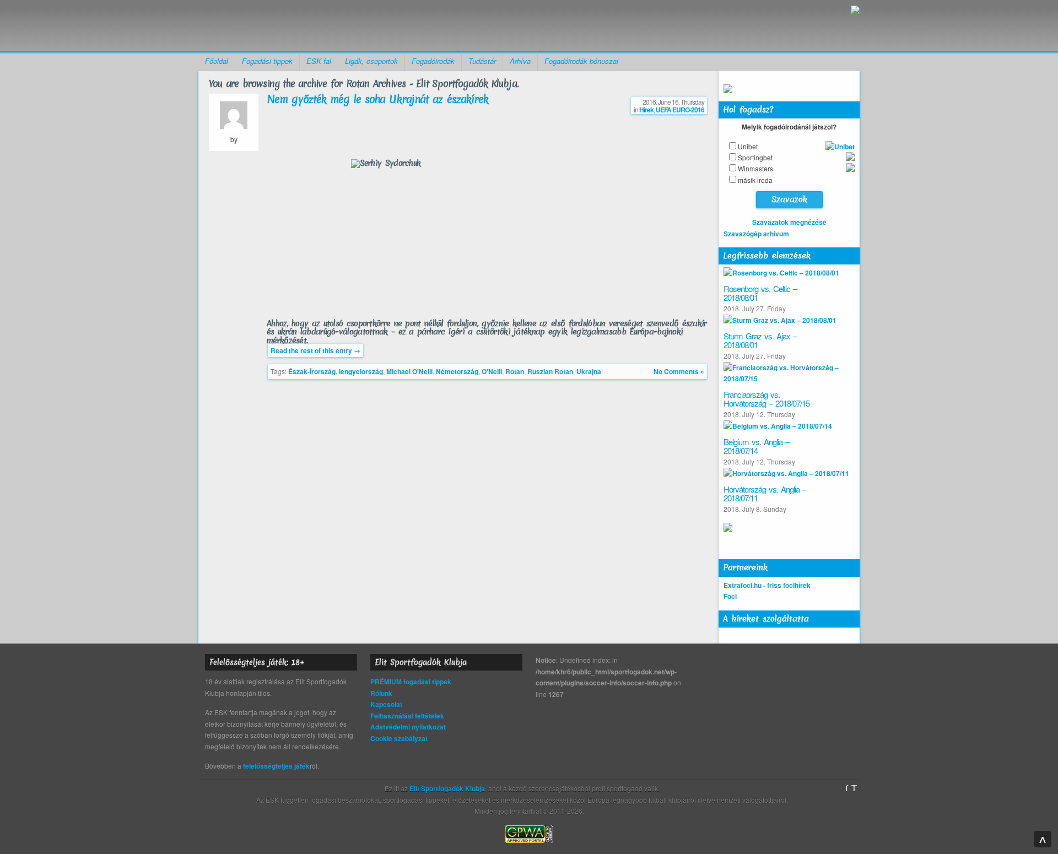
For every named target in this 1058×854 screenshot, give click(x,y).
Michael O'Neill (409, 371)
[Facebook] (846, 788)
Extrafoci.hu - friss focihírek (767, 585)
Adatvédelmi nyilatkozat (408, 727)
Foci (730, 596)
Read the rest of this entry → (315, 350)
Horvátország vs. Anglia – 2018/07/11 (765, 493)
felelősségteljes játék (276, 766)
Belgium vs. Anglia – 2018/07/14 (756, 446)
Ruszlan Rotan (550, 371)
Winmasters (755, 168)
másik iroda (755, 180)
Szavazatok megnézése (789, 222)
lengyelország (361, 371)
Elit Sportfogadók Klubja (284, 26)
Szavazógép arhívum (756, 234)
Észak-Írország (312, 371)
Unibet (748, 146)
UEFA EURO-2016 (680, 110)
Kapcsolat (386, 704)
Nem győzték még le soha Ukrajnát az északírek (378, 99)
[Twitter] (854, 788)
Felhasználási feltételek (407, 716)
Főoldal (216, 61)
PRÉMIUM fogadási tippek (410, 682)
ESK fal (318, 61)
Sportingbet (755, 157)
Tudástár (482, 61)
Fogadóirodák (433, 61)
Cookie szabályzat (399, 738)
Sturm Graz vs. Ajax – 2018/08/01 (760, 340)
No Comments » (679, 371)
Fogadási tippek (267, 61)
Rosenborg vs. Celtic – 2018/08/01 (760, 293)
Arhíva (520, 61)
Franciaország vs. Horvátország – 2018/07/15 (766, 398)
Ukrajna (588, 371)
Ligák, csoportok (371, 61)
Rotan (514, 371)
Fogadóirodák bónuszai (581, 61)
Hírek (646, 110)
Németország (457, 371)
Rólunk (381, 693)
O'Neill (492, 371)
